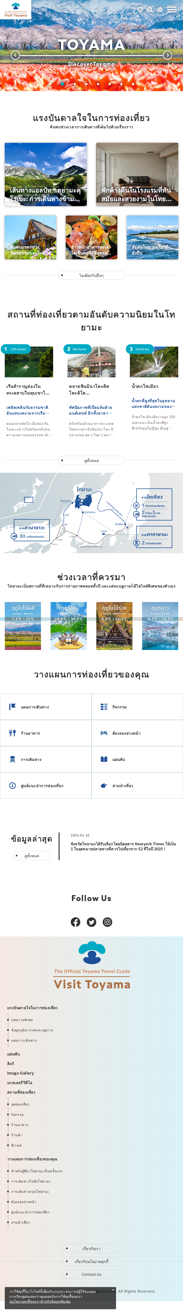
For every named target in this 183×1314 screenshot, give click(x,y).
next (168, 55)
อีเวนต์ (16, 1145)
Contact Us (91, 1274)
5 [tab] (98, 84)
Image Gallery (20, 1073)
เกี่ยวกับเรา (91, 1248)
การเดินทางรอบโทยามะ (30, 1191)
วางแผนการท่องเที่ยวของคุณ (32, 1159)
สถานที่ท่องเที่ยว (21, 1092)
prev (15, 55)
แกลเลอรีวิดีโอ (19, 1082)
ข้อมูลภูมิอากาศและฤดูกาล (32, 1030)
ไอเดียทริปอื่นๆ (91, 275)
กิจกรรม (119, 707)
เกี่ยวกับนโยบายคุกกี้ (91, 1261)
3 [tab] (75, 84)
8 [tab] (133, 84)
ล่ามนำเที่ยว (122, 785)
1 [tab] (50, 84)
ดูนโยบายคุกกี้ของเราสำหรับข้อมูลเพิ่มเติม (40, 1302)
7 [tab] (121, 84)
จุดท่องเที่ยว (20, 1104)
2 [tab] (62, 84)
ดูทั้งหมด (91, 460)
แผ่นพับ (118, 759)
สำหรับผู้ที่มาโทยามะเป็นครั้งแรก (37, 1171)
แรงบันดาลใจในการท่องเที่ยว (32, 1007)
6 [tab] (110, 84)
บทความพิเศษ (22, 1019)
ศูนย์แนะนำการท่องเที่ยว (42, 785)
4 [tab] (86, 84)
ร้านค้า (16, 1134)
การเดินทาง (31, 759)
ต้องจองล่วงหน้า (126, 733)
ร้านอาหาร (30, 733)
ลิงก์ (10, 1063)
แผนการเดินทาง (35, 707)
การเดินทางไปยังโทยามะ (31, 1181)
